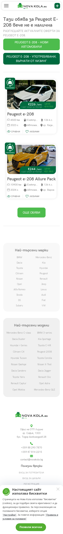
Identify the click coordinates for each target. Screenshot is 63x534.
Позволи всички (31, 527)
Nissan (19, 278)
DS (19, 300)
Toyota (19, 268)
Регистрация (31, 483)
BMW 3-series (44, 332)
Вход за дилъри (31, 478)
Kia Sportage (44, 339)
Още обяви (31, 212)
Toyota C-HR (44, 345)
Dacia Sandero (18, 370)
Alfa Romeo (19, 289)
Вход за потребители (31, 472)
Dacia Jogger (44, 370)
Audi (43, 294)
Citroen (19, 273)
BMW (19, 257)
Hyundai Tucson (19, 358)
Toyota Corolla (44, 358)
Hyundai (43, 268)
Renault (43, 278)
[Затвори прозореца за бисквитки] (58, 489)
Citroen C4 (18, 351)
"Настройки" (9, 514)
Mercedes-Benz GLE (44, 389)
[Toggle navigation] (6, 6)
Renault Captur (18, 383)
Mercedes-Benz (44, 257)
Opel (19, 284)
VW (44, 305)
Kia (43, 262)
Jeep (43, 284)
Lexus (44, 289)
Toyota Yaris (18, 377)
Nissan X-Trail (44, 364)
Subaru (19, 305)
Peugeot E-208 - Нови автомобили (31, 44)
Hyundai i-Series (18, 345)
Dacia (19, 262)
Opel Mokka (18, 389)
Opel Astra (44, 383)
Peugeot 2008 (44, 351)
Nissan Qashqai (18, 364)
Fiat (44, 300)
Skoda (19, 294)
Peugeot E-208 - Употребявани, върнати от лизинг (31, 58)
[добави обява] (57, 6)
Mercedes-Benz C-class (18, 332)
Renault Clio (44, 377)
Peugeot (44, 273)
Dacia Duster (18, 339)
